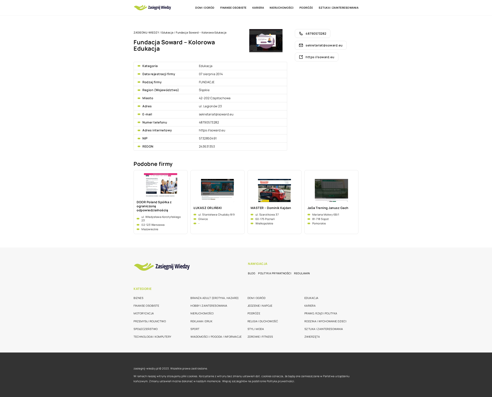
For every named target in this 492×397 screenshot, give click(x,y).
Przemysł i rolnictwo (150, 321)
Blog (251, 273)
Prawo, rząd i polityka (320, 313)
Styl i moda (256, 329)
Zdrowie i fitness (260, 336)
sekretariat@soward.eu (216, 114)
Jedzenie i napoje (260, 305)
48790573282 (209, 122)
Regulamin (302, 273)
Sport (194, 329)
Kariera (258, 7)
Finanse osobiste (233, 7)
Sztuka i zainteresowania (338, 7)
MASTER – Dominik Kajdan (271, 208)
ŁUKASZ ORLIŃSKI (208, 208)
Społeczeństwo (146, 329)
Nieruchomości (282, 7)
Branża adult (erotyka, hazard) (214, 298)
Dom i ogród (204, 7)
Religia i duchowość (263, 321)
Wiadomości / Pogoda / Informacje (216, 336)
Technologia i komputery (152, 336)
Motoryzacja (144, 313)
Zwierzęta (312, 336)
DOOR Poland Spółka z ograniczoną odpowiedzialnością (154, 206)
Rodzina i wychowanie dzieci (325, 321)
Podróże (306, 7)
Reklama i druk (201, 321)
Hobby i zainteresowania (208, 305)
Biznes (138, 298)
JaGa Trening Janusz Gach (328, 208)
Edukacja (206, 66)
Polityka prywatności (274, 273)
